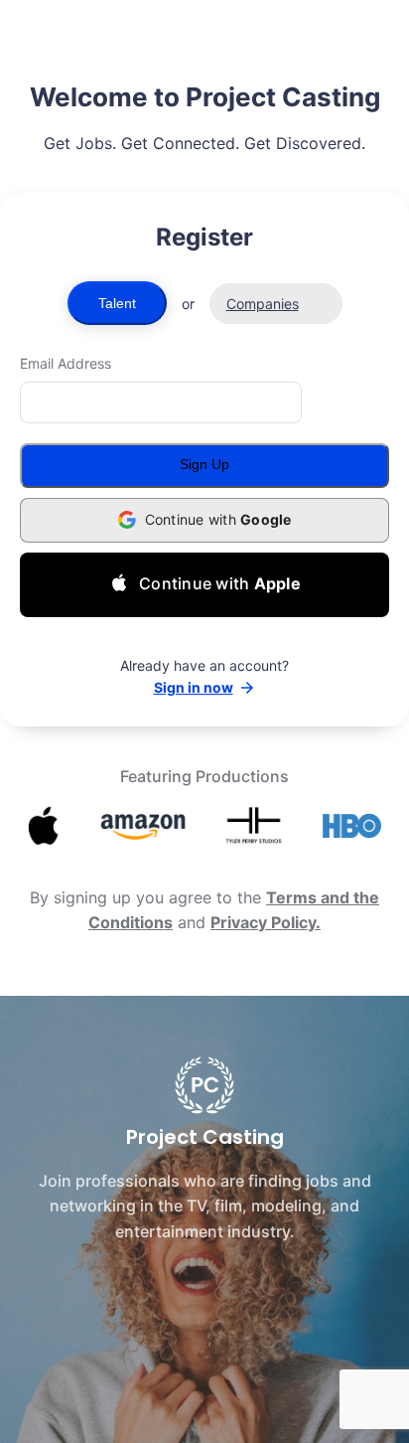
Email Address (65, 363)
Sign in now (193, 687)
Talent (117, 303)
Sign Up (204, 464)
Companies (262, 303)
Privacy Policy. (265, 922)
